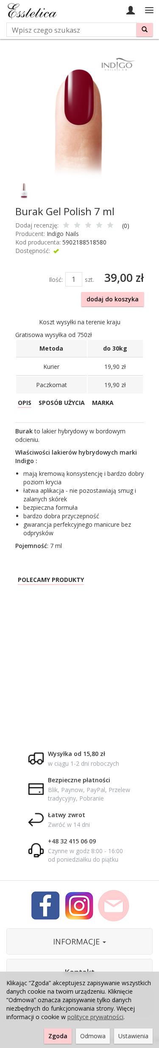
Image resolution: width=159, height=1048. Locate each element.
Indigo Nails (63, 234)
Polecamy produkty (51, 580)
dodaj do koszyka (112, 299)
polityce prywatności (95, 1017)
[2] (77, 226)
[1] (66, 226)
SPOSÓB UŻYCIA (62, 403)
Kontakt (79, 972)
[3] (88, 226)
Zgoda (57, 1036)
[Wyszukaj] (145, 30)
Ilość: (56, 279)
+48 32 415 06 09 (72, 841)
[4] (99, 226)
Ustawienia (133, 1036)
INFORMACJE (77, 941)
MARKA (103, 403)
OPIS (24, 403)
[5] (110, 226)
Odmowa (93, 1036)
